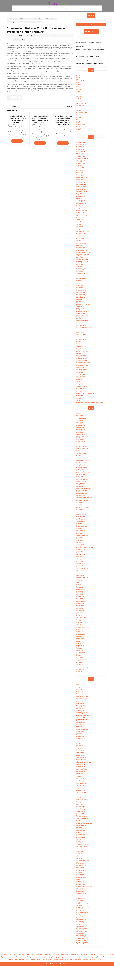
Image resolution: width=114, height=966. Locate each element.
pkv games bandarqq (81, 112)
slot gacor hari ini (107, 954)
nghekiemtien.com (81, 580)
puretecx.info (79, 594)
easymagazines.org (81, 870)
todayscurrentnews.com (82, 912)
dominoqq (78, 110)
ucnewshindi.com (80, 714)
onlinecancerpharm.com (82, 818)
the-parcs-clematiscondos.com (84, 686)
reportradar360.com (81, 558)
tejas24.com (79, 584)
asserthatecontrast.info (82, 606)
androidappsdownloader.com (83, 500)
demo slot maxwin (81, 100)
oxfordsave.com (80, 750)
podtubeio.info (79, 619)
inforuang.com (80, 537)
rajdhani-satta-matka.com (82, 507)
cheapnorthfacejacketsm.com (83, 202)
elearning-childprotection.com (83, 511)
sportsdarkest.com (81, 775)
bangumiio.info (80, 610)
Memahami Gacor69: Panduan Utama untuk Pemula (89, 63)
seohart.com (79, 372)
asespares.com (80, 271)
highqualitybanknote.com (82, 315)
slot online (78, 91)
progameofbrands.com (82, 450)
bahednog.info (79, 701)
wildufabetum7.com (81, 943)
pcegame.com (80, 343)
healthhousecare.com (81, 310)
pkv (77, 114)
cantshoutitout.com (81, 431)
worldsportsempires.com (82, 844)
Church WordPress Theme (53, 963)
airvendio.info (79, 591)
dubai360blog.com (81, 811)
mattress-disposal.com (82, 822)
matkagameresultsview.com (83, 488)
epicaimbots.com (80, 292)
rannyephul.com (80, 556)
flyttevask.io (79, 655)
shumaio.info (79, 624)
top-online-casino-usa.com (83, 472)
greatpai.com (79, 257)
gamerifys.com (80, 415)
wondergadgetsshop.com (82, 221)
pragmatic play (34, 956)
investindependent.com (82, 323)
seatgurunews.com (81, 222)
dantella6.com (79, 465)
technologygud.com (81, 829)
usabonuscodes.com (81, 358)
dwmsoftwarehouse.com (82, 289)
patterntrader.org (80, 837)
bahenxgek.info (80, 703)
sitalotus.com (79, 841)
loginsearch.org (80, 631)
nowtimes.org (79, 636)
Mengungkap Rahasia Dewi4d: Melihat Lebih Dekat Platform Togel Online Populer (39, 119)
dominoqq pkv (79, 128)
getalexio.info (79, 858)
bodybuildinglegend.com (82, 565)
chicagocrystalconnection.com (84, 667)
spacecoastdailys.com (82, 365)
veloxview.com (80, 938)
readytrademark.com (81, 367)
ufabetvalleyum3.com (81, 937)
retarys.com (79, 733)
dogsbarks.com (80, 287)
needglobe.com (80, 881)
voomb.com (79, 804)
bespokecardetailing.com (82, 231)
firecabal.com (79, 301)
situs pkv (78, 84)
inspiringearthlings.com (82, 322)
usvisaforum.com (80, 182)
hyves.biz (78, 643)
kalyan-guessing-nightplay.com (84, 497)
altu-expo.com (80, 242)
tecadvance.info (80, 596)
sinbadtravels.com (81, 722)
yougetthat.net (79, 745)
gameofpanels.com (81, 498)
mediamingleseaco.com (82, 577)
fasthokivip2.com (80, 755)
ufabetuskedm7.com (81, 931)
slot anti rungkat (25, 956)
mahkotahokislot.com (81, 816)
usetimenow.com (80, 502)
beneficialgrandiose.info (82, 613)
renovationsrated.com (81, 369)
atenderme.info (80, 608)
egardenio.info (79, 855)
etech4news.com (80, 294)
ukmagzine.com (80, 724)
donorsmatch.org (80, 634)
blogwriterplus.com (81, 691)
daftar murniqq (13, 957)
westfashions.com (81, 549)
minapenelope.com (81, 189)
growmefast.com (80, 815)
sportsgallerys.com (81, 792)
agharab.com (79, 249)
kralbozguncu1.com (81, 325)
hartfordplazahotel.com (82, 659)
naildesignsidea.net (81, 256)
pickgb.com (79, 832)
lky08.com (79, 528)
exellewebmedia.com (81, 719)
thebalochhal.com (80, 153)
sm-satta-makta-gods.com (83, 360)
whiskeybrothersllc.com (82, 942)
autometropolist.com (81, 276)
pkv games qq (87, 957)
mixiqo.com (79, 879)
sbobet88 (75, 959)
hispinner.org (79, 491)
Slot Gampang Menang (65, 8)
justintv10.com (80, 573)
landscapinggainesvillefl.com (83, 327)
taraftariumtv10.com (81, 561)
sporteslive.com (80, 785)
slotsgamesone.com (81, 467)
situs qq (78, 121)
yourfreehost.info (80, 200)
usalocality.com (80, 149)
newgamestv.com (80, 790)
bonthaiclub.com (80, 207)
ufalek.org (78, 820)
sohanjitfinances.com (81, 902)
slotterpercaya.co (80, 898)
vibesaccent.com (80, 156)
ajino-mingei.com (80, 198)
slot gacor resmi (98, 954)
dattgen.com (79, 283)
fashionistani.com (80, 297)
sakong (78, 77)
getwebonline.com (80, 525)
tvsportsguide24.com (81, 808)
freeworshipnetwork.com (82, 261)
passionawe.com (80, 884)
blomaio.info (79, 615)
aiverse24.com (80, 383)
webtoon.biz (79, 776)
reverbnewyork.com (81, 179)
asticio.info (79, 853)
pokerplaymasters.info (82, 696)
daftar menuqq (4, 957)
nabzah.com (79, 485)
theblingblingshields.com (82, 787)
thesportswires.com (81, 778)
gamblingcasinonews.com (82, 446)
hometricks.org (80, 874)
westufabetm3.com (81, 940)
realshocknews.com (81, 830)
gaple (77, 82)
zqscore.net (79, 849)
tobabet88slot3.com (81, 910)
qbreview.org (79, 451)
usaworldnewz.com (81, 146)
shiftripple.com (80, 896)
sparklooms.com (80, 905)
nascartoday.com (80, 336)
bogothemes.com (80, 196)
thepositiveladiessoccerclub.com (84, 252)
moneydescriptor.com (81, 769)
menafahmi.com (80, 332)
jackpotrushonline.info (81, 712)
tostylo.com (79, 743)
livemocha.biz (79, 640)
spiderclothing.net (80, 219)
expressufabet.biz (80, 432)
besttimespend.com (81, 865)
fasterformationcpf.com (82, 734)
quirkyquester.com (81, 893)
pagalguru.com (80, 341)
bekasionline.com (80, 425)
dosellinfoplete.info (81, 617)
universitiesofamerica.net (82, 448)
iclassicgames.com (81, 752)
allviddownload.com (81, 443)
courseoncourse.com (81, 698)
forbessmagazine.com (82, 303)
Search (91, 15)
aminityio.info (79, 598)
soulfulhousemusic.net (82, 903)
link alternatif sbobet (81, 103)
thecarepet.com (80, 689)
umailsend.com (80, 731)
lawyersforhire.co (80, 764)
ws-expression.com (81, 346)
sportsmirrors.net (80, 794)
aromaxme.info (80, 605)
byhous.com (79, 657)
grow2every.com (80, 308)
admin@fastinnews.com (38, 35)
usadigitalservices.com (82, 518)
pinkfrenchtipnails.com (82, 788)
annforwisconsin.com (81, 168)
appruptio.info (79, 673)
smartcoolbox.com (81, 900)
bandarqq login (34, 957)
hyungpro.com (80, 780)
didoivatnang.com (80, 285)
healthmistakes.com (81, 834)
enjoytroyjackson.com (81, 290)
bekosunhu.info (80, 612)
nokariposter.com (80, 495)
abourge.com (79, 264)
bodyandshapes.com (81, 391)
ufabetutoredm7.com (81, 935)
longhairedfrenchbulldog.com (83, 762)
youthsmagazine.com (81, 771)
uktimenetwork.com (81, 144)
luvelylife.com (79, 540)
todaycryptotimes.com (82, 357)
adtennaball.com (80, 483)
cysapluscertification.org (82, 627)
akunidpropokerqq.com (82, 229)
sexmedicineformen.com (82, 895)
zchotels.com (79, 348)
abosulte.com (79, 381)
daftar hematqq (21, 957)
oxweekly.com (80, 546)
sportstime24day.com (81, 783)
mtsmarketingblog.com (82, 579)
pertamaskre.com (80, 705)
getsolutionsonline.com (82, 490)
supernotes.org (80, 842)
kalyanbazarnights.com (82, 471)
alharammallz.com (81, 268)
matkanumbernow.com (82, 457)
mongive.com (79, 486)
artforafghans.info (80, 589)
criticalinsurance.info (81, 493)
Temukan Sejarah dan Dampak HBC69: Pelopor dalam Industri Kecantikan (17, 119)
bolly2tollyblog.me (80, 652)
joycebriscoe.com (80, 163)
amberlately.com (80, 161)
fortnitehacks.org (80, 629)
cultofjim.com (79, 172)
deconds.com (79, 400)
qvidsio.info (79, 622)
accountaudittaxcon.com (82, 860)
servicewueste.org (81, 453)
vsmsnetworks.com (81, 418)
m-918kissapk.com (81, 660)
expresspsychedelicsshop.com (84, 296)
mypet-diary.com (80, 544)
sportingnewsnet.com (81, 782)
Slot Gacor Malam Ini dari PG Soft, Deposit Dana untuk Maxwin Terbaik (25, 19)
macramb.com (80, 542)
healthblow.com (80, 504)
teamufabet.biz (80, 439)
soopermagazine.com (81, 364)
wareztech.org (80, 726)
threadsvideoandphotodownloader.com (86, 707)
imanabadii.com (80, 669)
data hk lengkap (80, 105)
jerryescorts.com (80, 801)
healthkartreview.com (81, 311)
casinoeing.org (80, 638)
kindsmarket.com (80, 539)
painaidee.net (79, 773)
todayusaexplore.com (81, 147)
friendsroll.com (80, 217)
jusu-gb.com (79, 687)
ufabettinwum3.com (81, 926)
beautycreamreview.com (82, 278)
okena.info (79, 228)
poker (77, 86)
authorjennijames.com (81, 243)
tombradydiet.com (80, 205)
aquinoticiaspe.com (81, 761)
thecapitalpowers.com (81, 909)
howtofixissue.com (81, 438)
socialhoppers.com (81, 519)
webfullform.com (80, 441)
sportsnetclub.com (81, 747)
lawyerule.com (80, 575)
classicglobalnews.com (82, 395)
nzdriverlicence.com (81, 339)
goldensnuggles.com (81, 736)
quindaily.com (79, 379)
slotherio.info (79, 626)
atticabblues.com (80, 275)
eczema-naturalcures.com (83, 236)
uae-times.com (80, 413)
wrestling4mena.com (81, 512)
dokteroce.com (80, 570)
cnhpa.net (78, 839)
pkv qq (78, 75)
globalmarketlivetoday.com (83, 304)
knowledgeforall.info (81, 514)
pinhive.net (79, 647)
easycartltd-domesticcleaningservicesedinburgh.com (89, 402)
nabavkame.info (80, 662)
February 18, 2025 (24, 35)
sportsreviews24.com (81, 809)
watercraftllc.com (80, 262)
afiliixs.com (79, 266)
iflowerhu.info (79, 666)
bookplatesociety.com (81, 210)
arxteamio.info (79, 856)
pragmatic (78, 108)
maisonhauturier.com (81, 329)
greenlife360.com (80, 429)
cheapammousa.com (81, 250)
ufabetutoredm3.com (81, 933)
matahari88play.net (81, 768)
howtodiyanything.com (82, 320)
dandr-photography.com (82, 568)
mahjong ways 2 (89, 956)
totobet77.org (79, 916)
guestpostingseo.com (81, 693)
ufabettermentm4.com (81, 921)
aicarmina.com (80, 165)
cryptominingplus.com (81, 759)
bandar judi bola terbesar (82, 81)
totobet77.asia (79, 914)
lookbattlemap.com (81, 738)
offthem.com (79, 420)
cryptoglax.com (80, 193)
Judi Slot (50, 8)
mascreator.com (80, 330)
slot (19, 97)
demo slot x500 (75, 956)
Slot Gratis (57, 8)
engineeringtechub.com (82, 799)
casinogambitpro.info (81, 694)
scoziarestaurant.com (81, 370)
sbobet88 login (57, 959)
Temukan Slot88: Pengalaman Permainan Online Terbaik (90, 60)
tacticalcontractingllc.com (82, 907)
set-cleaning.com (80, 374)
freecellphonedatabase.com (83, 715)
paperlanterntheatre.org (82, 259)
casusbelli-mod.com (81, 209)
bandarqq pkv (72, 954)
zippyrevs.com (80, 455)
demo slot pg (79, 96)
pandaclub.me (79, 654)
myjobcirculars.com (81, 458)
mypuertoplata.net (80, 434)
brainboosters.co (80, 160)
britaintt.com (79, 398)
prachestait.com (80, 587)
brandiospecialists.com (82, 479)
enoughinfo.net (80, 645)
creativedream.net (80, 521)
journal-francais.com (81, 572)
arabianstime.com (80, 273)
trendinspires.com (80, 554)
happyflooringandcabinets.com (84, 823)
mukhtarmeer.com (81, 334)
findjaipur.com (79, 170)
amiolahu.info (79, 599)
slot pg (18, 956)
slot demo (78, 87)
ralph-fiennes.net (80, 530)
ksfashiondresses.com (82, 835)
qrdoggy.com (79, 827)
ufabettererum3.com (81, 919)
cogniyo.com (79, 869)
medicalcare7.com (81, 481)
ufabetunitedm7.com (81, 930)
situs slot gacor (64, 954)
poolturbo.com (80, 586)
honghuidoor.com (80, 474)
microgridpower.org (81, 877)
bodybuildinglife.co (81, 825)
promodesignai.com (81, 376)
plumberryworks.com (81, 888)
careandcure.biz (80, 867)
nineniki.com (79, 478)
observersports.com (81, 757)
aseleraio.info (79, 851)
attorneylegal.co (80, 802)
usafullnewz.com (80, 142)
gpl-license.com (80, 306)
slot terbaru (79, 954)
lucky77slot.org (80, 813)
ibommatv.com (80, 422)
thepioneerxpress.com (82, 436)
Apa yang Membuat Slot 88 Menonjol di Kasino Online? (90, 56)
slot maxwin (42, 956)
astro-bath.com (80, 238)
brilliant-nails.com (80, 566)
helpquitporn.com (80, 313)
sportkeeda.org (80, 863)
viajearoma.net (80, 245)
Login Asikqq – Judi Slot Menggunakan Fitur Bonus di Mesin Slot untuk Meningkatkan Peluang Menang (63, 120)
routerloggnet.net (80, 464)
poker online (79, 119)
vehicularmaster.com (81, 154)
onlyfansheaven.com (81, 526)
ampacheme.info (80, 601)
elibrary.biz (79, 235)
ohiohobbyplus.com (81, 195)
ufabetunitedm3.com (81, 928)
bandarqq (78, 117)
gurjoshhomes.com (81, 203)
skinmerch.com (80, 181)
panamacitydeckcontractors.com (84, 547)
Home (46, 8)
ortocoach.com (80, 883)
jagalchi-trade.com (81, 186)
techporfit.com (80, 424)
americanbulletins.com (82, 269)
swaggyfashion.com (81, 559)
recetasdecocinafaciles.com (83, 254)
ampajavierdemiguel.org (82, 158)
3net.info (78, 224)
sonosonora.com (80, 214)
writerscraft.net (80, 509)
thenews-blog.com (81, 355)
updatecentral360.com (82, 846)
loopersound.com (80, 188)
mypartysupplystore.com (82, 167)
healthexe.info (79, 593)
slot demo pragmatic (51, 956)
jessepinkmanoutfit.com (82, 729)
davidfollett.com (80, 175)
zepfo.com (79, 350)
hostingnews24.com (81, 317)
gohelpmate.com (80, 505)
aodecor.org (79, 633)
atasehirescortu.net (81, 797)
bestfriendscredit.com (81, 233)
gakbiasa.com (79, 664)
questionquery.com (81, 563)
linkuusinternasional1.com (82, 215)
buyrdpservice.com (81, 740)
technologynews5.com (82, 351)
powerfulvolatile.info (81, 620)
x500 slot (67, 956)
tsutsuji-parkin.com (81, 247)
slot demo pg (79, 94)
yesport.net (79, 741)
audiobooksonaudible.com (82, 386)
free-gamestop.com (81, 720)
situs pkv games (80, 124)
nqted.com (79, 337)
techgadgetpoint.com (81, 806)
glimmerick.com (80, 174)
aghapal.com (79, 240)
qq (77, 101)
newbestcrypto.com (81, 748)
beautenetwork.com (81, 388)
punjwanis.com (80, 684)
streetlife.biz (79, 641)
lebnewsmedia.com (81, 212)
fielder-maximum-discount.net (83, 532)
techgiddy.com (80, 708)
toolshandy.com (80, 551)
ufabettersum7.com (81, 923)
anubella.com (79, 384)
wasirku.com (79, 582)
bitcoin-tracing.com (81, 390)
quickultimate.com (81, 891)
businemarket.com (81, 766)
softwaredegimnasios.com (83, 362)
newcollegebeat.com (81, 177)
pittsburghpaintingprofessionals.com (85, 886)
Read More (18, 141)
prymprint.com (80, 862)
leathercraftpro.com (81, 876)
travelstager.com (80, 552)
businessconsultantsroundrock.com (85, 393)
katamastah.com (80, 848)
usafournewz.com (80, 151)
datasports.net (80, 795)
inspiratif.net (79, 417)
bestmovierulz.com (81, 184)
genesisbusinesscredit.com (83, 535)
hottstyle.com (79, 318)
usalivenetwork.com (81, 710)
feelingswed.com (80, 299)
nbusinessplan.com (81, 427)
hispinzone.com (80, 469)
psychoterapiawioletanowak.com (84, 890)
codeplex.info (79, 226)
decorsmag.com (80, 444)
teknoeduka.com (80, 353)
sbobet (85, 954)
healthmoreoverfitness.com (83, 460)
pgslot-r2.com (79, 344)
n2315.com (79, 523)
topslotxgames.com (81, 462)
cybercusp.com (80, 397)
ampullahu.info (80, 603)
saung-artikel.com (80, 754)
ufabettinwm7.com (81, 924)
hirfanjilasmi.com (80, 872)
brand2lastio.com (80, 516)
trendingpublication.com (82, 917)
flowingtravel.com (80, 476)
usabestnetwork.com (81, 727)
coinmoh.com (79, 280)
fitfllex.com (79, 533)
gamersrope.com (80, 717)
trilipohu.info (79, 671)
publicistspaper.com (81, 377)
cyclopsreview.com (81, 282)
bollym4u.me (79, 650)
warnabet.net (79, 648)
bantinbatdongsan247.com (83, 700)
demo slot (13, 97)
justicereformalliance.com (82, 191)
